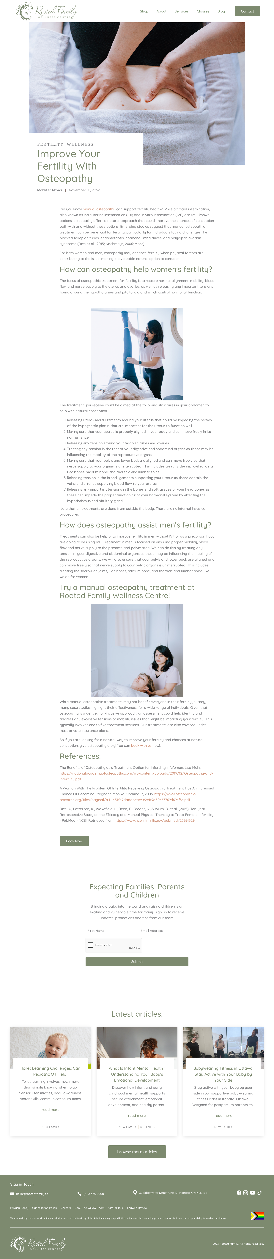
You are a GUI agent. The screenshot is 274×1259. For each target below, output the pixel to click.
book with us (141, 745)
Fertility (50, 144)
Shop (144, 11)
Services (182, 11)
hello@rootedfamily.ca (32, 1194)
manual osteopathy (99, 209)
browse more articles (137, 1151)
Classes (203, 11)
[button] (163, 11)
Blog (221, 11)
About (161, 11)
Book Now (74, 841)
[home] (44, 11)
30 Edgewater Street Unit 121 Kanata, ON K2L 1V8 (173, 1193)
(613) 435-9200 (94, 1194)
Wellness (80, 144)
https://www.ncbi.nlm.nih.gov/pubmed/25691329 (154, 820)
